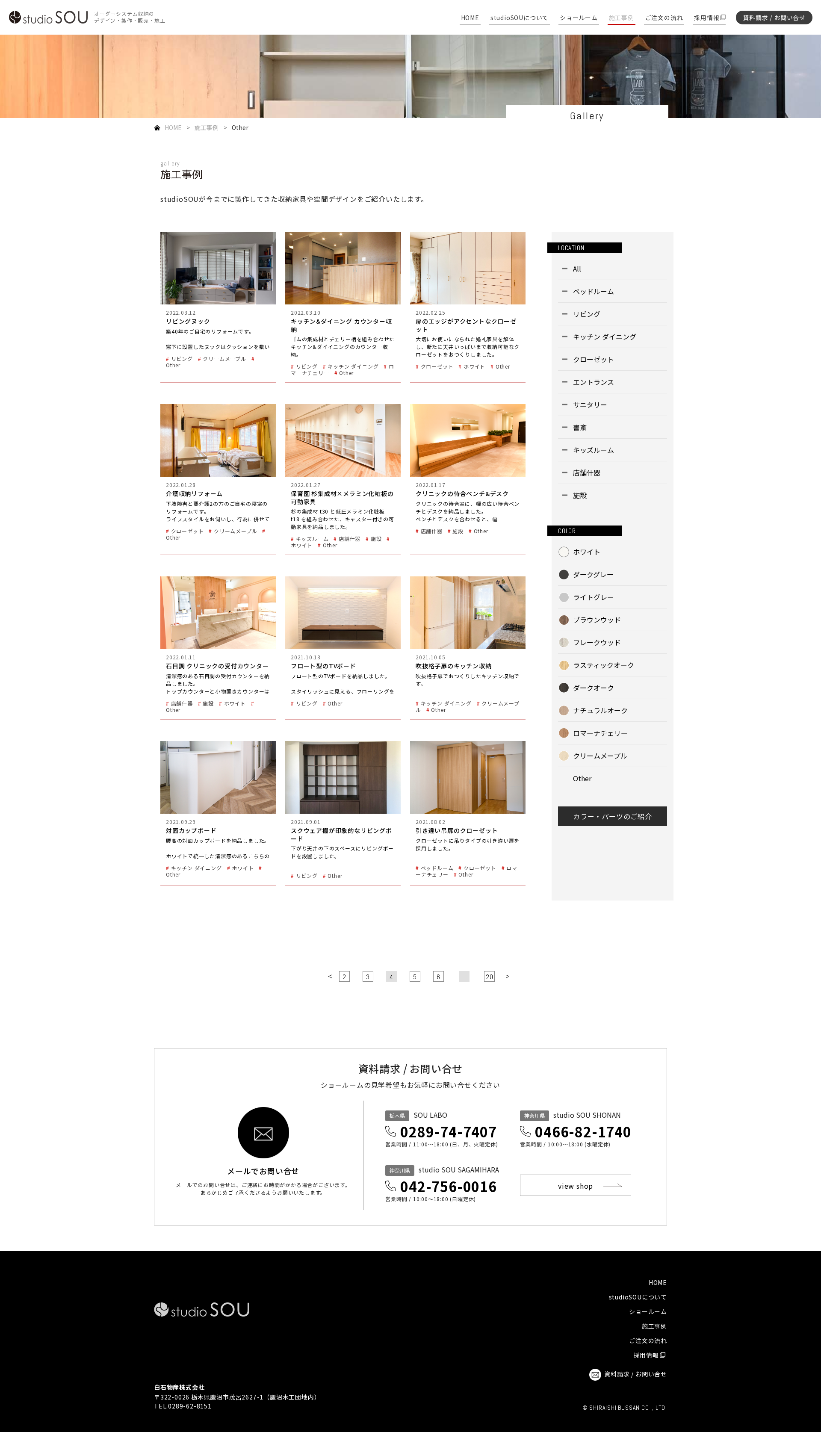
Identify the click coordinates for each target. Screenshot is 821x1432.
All (577, 268)
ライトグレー (593, 597)
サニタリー (590, 404)
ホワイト (586, 551)
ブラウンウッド (597, 619)
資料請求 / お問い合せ (774, 17)
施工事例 (621, 18)
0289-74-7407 (448, 1131)
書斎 (580, 427)
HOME (470, 18)
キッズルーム (593, 450)
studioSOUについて (519, 18)
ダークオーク (593, 687)
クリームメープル (600, 755)
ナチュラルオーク (600, 710)
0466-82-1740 (583, 1131)
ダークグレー (593, 574)
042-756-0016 (448, 1186)
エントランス (593, 382)
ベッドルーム (593, 291)
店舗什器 (586, 472)
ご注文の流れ (664, 18)
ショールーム (579, 18)
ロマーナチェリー (600, 733)
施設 (580, 495)
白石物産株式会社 (179, 1387)
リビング (586, 314)
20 (489, 976)
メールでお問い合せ (263, 1170)
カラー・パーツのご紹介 (612, 816)
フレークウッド (597, 642)
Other (582, 778)
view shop (575, 1186)
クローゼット (593, 359)
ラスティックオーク (603, 665)
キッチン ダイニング (604, 336)
